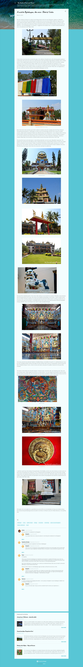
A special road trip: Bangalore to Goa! (25, 631)
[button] (65, 11)
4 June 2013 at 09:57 (33, 534)
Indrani (23, 530)
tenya (23, 555)
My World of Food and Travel (25, 3)
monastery (41, 522)
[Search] (68, 3)
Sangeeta (27, 534)
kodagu (35, 522)
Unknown (23, 579)
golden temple (30, 522)
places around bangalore (55, 522)
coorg (24, 522)
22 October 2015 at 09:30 (28, 555)
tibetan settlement (21, 525)
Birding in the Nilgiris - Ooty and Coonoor (26, 645)
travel (27, 525)
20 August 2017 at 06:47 (34, 583)
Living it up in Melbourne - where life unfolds (26, 617)
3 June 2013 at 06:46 (28, 530)
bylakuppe (19, 522)
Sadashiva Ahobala (25, 542)
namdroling (47, 522)
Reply (23, 539)
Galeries (44, 663)
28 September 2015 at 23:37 (34, 542)
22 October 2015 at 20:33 (34, 568)
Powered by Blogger (42, 661)
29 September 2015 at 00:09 (34, 545)
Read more (63, 627)
